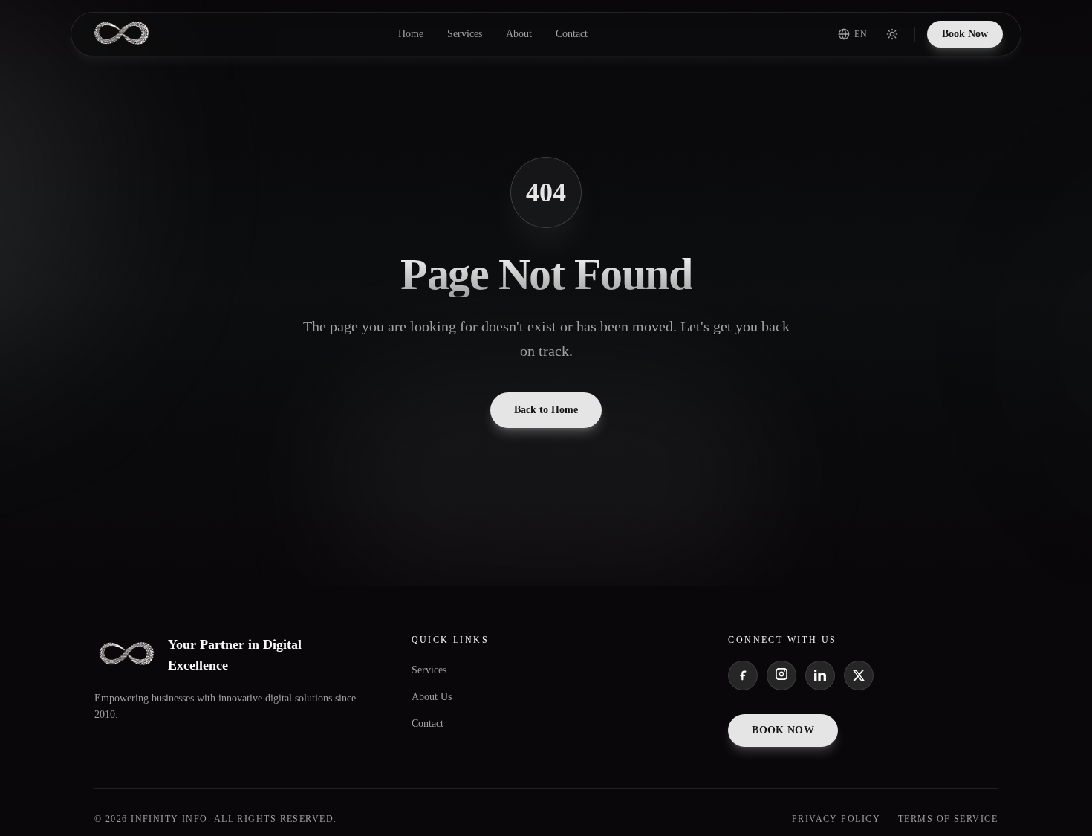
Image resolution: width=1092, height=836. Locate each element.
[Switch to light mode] (892, 34)
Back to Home (546, 409)
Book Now (965, 33)
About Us (432, 696)
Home (410, 33)
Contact (572, 33)
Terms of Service (948, 819)
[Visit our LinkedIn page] (820, 675)
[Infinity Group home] (121, 34)
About (519, 33)
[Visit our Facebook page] (743, 675)
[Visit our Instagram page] (781, 675)
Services (464, 33)
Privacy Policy (836, 819)
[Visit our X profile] (859, 675)
